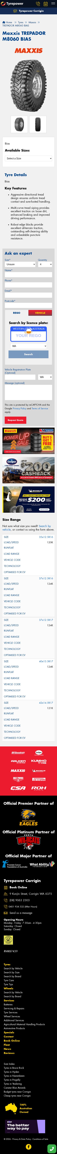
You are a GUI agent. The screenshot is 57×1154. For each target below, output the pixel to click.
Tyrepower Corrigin (31, 11)
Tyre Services (10, 1012)
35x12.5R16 (46, 537)
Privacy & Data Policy (21, 1139)
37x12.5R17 (46, 620)
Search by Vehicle (13, 968)
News (7, 1049)
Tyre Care (9, 980)
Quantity (42, 260)
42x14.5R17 (46, 702)
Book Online (12, 1040)
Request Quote (15, 420)
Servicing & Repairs (14, 1008)
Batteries (8, 1004)
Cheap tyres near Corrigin (17, 1095)
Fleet (7, 1044)
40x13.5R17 (46, 661)
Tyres (7, 964)
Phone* (8, 280)
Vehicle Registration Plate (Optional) (18, 371)
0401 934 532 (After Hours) (23, 906)
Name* (8, 270)
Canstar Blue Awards (14, 1087)
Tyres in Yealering (13, 1083)
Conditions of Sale (40, 1139)
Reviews (9, 1053)
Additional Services (14, 1020)
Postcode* (10, 301)
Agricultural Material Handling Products (24, 1024)
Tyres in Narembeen (14, 1075)
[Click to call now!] (38, 4)
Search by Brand (12, 976)
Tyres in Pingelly (12, 1079)
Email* (8, 290)
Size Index (9, 1064)
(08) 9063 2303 (20, 900)
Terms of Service (40, 408)
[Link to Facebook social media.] (28, 1147)
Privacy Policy (19, 408)
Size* (7, 260)
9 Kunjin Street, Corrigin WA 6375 (31, 894)
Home (8, 22)
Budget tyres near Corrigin (17, 1091)
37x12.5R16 (46, 578)
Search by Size (11, 972)
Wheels (8, 988)
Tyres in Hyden (11, 1071)
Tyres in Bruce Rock (14, 1068)
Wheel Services (12, 1016)
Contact (9, 1036)
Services (9, 1000)
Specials (9, 1032)
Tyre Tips (8, 984)
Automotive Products (14, 1028)
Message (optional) (15, 383)
